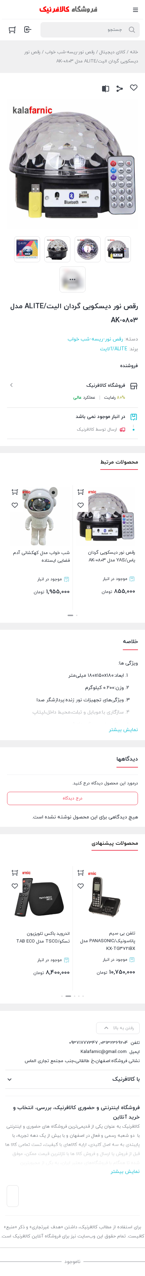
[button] (76, 615)
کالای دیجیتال (112, 52)
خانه (134, 52)
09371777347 (83, 1043)
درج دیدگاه (72, 798)
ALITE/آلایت (113, 349)
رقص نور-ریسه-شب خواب (70, 52)
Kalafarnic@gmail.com (104, 1052)
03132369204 (114, 1043)
